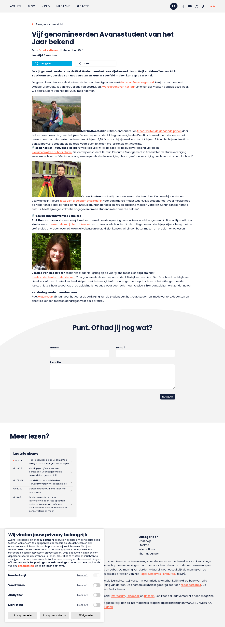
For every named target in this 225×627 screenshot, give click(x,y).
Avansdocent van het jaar (118, 87)
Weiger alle (86, 615)
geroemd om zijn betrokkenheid (70, 224)
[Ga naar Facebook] (183, 6)
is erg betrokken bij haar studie (52, 152)
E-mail (120, 347)
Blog (31, 6)
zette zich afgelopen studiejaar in (81, 201)
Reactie (55, 362)
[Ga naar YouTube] (190, 6)
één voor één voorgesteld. (137, 82)
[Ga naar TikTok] (203, 6)
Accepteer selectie (54, 615)
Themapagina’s (149, 554)
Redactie (82, 6)
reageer (46, 63)
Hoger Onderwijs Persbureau (158, 574)
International (147, 549)
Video (46, 6)
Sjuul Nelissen (48, 50)
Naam (54, 347)
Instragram (118, 596)
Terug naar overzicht (49, 24)
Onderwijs (145, 541)
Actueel (15, 6)
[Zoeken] (174, 6)
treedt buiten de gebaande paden (159, 131)
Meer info (82, 575)
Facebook (133, 596)
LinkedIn (149, 596)
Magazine (63, 6)
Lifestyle (144, 545)
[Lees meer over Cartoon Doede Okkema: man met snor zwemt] (43, 490)
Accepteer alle (23, 615)
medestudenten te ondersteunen (53, 277)
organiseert (46, 297)
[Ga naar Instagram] (196, 6)
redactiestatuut (191, 585)
